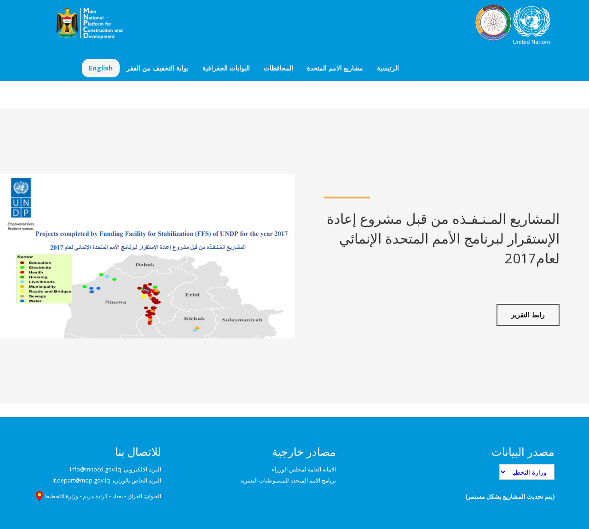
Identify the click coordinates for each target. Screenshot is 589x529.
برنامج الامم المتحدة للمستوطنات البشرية (288, 480)
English (101, 68)
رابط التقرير (528, 314)
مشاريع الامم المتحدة (335, 68)
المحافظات (278, 68)
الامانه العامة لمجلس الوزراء (304, 469)
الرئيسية (388, 68)
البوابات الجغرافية (226, 68)
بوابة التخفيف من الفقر (158, 68)
